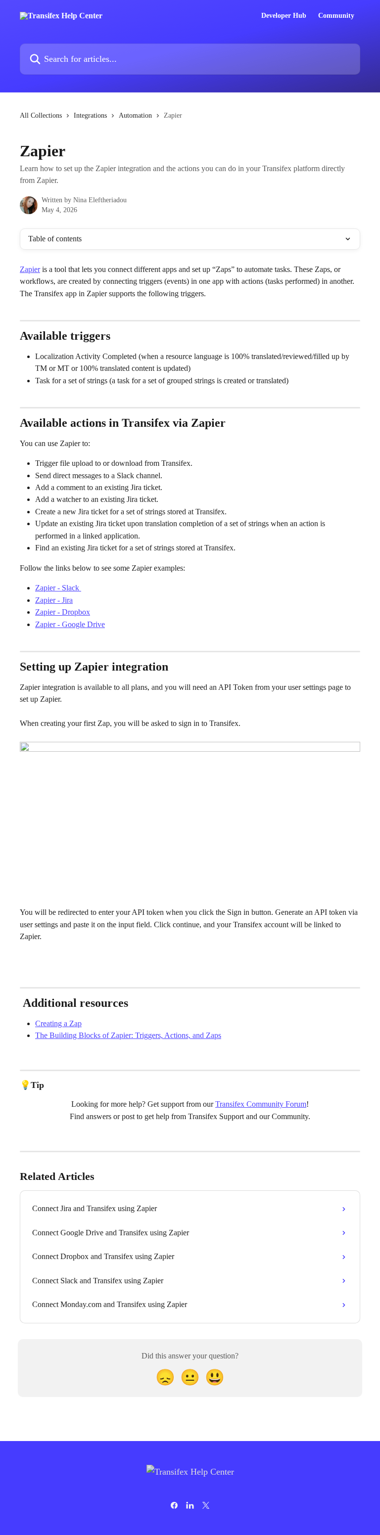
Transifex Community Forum (260, 1104)
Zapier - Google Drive (70, 624)
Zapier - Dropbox (62, 612)
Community (336, 15)
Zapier (30, 269)
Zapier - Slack (58, 588)
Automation (135, 115)
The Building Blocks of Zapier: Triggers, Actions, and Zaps (128, 1035)
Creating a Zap (58, 1023)
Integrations (90, 115)
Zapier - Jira (54, 600)
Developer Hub (283, 15)
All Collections (41, 115)
